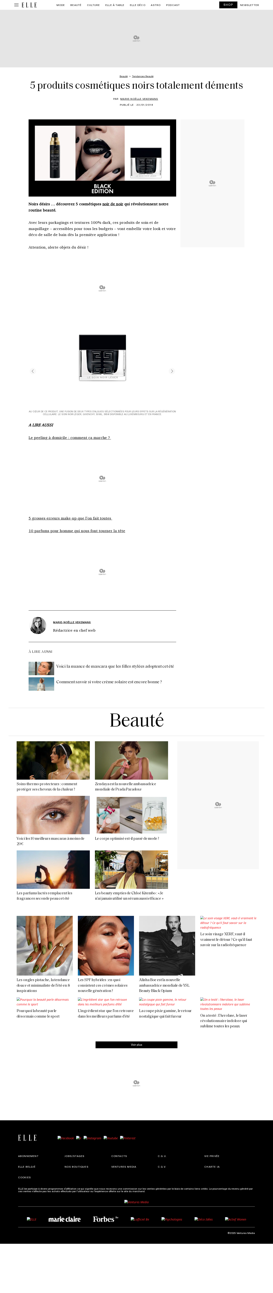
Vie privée (211, 1156)
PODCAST (173, 5)
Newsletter (249, 5)
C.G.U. (162, 1156)
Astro (156, 5)
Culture (93, 5)
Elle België (27, 1166)
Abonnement (28, 1156)
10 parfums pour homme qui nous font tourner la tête (77, 530)
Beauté (75, 5)
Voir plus (136, 1044)
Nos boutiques (77, 1166)
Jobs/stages (74, 1156)
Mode (61, 5)
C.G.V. (162, 1166)
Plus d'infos (153, 1191)
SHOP (228, 4)
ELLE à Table (114, 5)
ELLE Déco (137, 5)
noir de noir (112, 203)
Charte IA (212, 1166)
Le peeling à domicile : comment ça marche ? (70, 437)
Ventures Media (123, 1166)
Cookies (24, 1177)
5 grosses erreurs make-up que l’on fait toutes (70, 518)
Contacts (119, 1156)
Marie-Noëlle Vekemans (139, 98)
